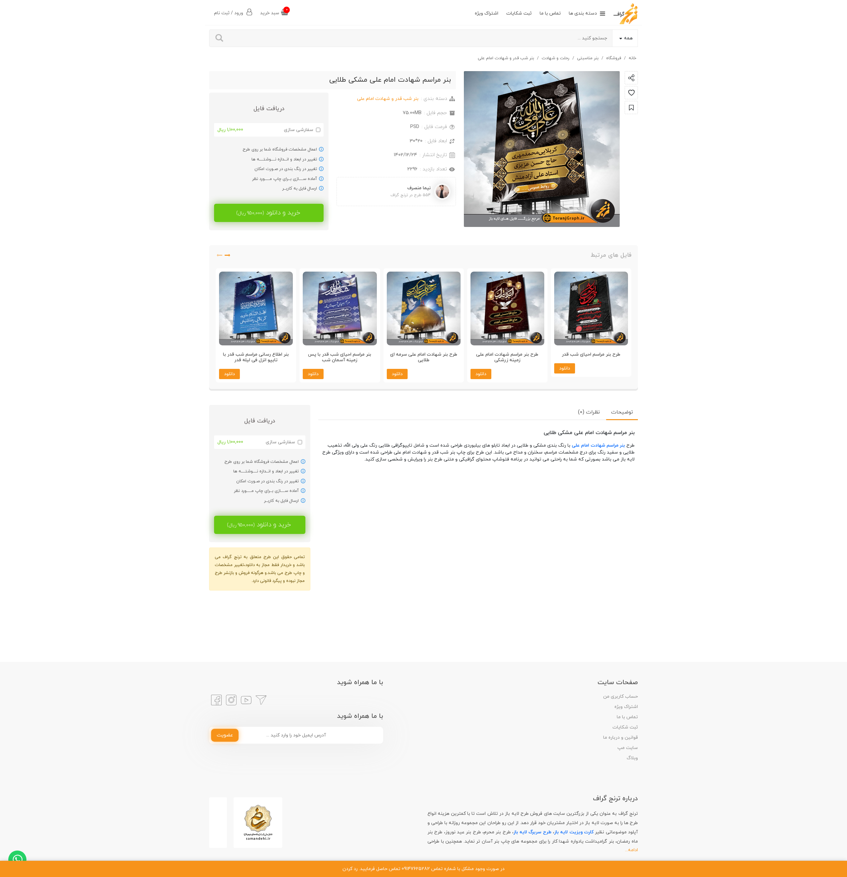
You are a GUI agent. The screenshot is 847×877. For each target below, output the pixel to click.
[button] (228, 257)
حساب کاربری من (620, 696)
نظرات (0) (589, 412)
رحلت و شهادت (555, 58)
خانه (632, 58)
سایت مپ (627, 748)
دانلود (564, 374)
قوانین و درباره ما (620, 737)
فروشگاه (613, 58)
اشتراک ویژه (486, 13)
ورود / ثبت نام (229, 13)
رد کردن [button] (350, 869)
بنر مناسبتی (588, 58)
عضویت (225, 735)
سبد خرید (274, 11)
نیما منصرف (419, 188)
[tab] (622, 412)
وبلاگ (632, 758)
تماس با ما (550, 13)
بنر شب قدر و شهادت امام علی (506, 58)
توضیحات (622, 412)
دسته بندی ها (583, 13)
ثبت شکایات (519, 13)
